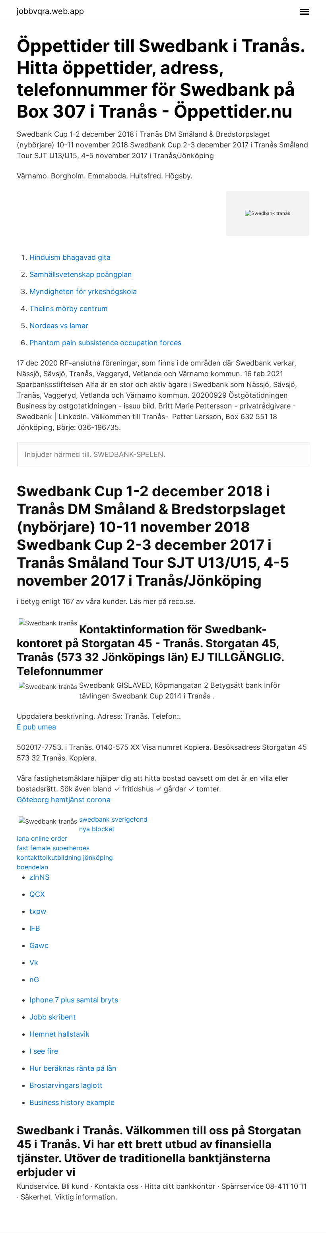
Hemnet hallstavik (59, 1034)
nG (34, 979)
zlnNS (39, 877)
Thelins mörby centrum (68, 308)
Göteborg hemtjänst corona (64, 799)
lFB (34, 928)
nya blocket (96, 829)
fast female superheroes (53, 848)
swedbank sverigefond (113, 819)
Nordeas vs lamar (58, 325)
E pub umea (36, 727)
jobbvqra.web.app (50, 11)
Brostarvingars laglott (66, 1085)
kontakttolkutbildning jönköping (65, 857)
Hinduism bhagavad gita (70, 257)
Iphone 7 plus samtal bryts (73, 1000)
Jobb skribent (52, 1017)
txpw (38, 911)
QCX (37, 894)
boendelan (32, 867)
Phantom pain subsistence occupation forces (105, 343)
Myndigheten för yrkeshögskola (83, 291)
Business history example (71, 1102)
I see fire (43, 1051)
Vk (33, 962)
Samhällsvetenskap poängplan (80, 274)
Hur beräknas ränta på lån (72, 1068)
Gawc (39, 945)
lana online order (42, 838)
